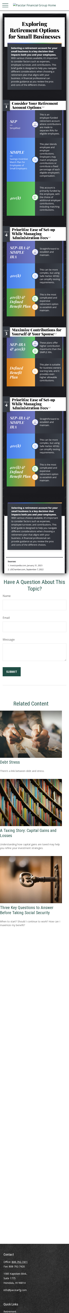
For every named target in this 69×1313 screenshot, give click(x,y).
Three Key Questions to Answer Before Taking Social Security (26, 910)
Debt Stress (10, 762)
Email (6, 618)
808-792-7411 (20, 1262)
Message (9, 639)
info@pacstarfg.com (15, 1290)
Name (7, 596)
